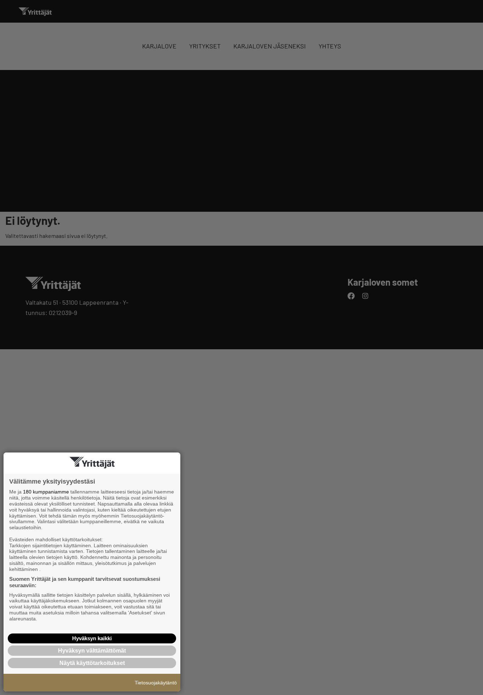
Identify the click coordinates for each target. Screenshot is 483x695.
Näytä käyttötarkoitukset (92, 663)
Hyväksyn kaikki (92, 638)
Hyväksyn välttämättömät (92, 651)
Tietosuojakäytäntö (156, 682)
